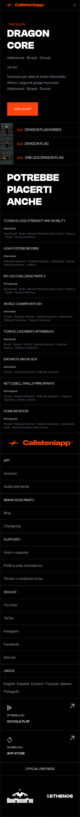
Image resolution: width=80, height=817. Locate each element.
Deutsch (37, 684)
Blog (7, 513)
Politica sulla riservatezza (23, 565)
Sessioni (10, 473)
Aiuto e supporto (16, 552)
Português (11, 691)
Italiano (65, 684)
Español (23, 684)
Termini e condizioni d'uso (23, 579)
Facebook (11, 644)
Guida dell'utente (16, 486)
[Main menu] (74, 5)
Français (52, 684)
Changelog (12, 526)
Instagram (11, 631)
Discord (9, 657)
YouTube (10, 605)
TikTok (8, 618)
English (9, 684)
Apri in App (22, 109)
